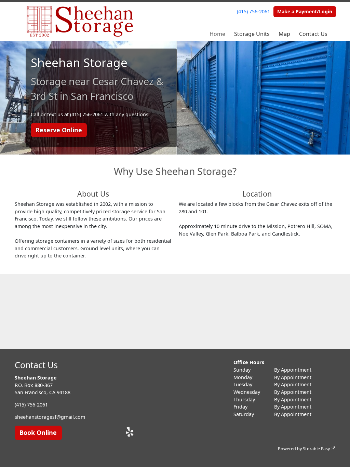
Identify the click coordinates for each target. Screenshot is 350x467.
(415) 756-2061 (253, 11)
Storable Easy (317, 449)
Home (217, 34)
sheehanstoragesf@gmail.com (50, 417)
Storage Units (252, 34)
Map (284, 34)
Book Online (38, 432)
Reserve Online (59, 130)
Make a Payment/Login (304, 11)
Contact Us (313, 34)
